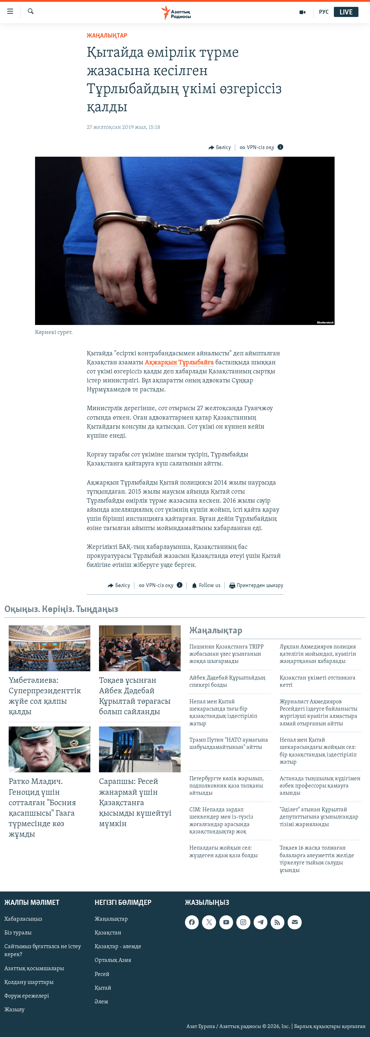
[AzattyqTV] (303, 12)
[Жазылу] (294, 922)
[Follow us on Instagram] (243, 922)
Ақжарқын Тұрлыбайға (179, 363)
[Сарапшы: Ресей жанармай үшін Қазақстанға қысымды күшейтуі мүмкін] (140, 749)
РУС (324, 12)
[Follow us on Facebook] (192, 922)
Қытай (103, 988)
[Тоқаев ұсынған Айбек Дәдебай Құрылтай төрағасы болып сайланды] (140, 648)
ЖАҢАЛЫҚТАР (107, 36)
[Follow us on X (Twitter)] (209, 922)
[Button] (219, 147)
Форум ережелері (26, 996)
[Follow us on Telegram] (260, 922)
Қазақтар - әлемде (118, 947)
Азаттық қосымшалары (34, 968)
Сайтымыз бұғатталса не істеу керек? (42, 951)
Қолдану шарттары (28, 982)
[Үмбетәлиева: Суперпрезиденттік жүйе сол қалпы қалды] (49, 648)
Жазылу (14, 1010)
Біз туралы (17, 933)
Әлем (101, 1002)
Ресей (102, 974)
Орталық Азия (113, 960)
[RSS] (277, 922)
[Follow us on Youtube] (226, 922)
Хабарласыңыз (23, 919)
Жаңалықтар (111, 919)
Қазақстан (108, 933)
